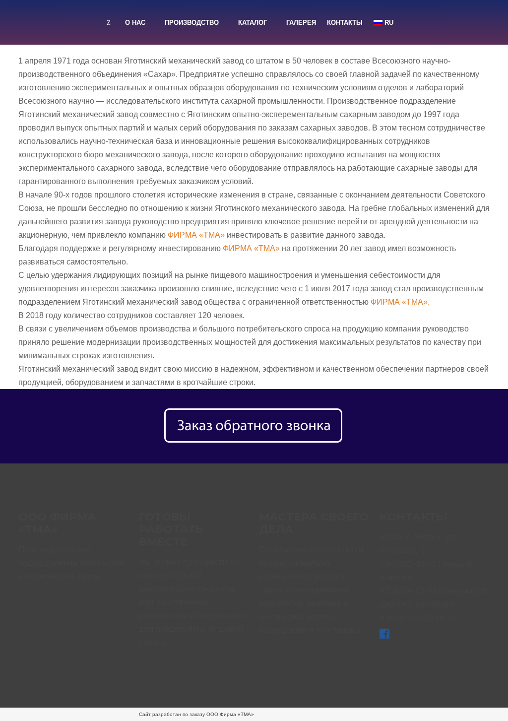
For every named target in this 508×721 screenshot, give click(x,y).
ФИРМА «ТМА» (196, 235)
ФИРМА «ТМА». (400, 302)
